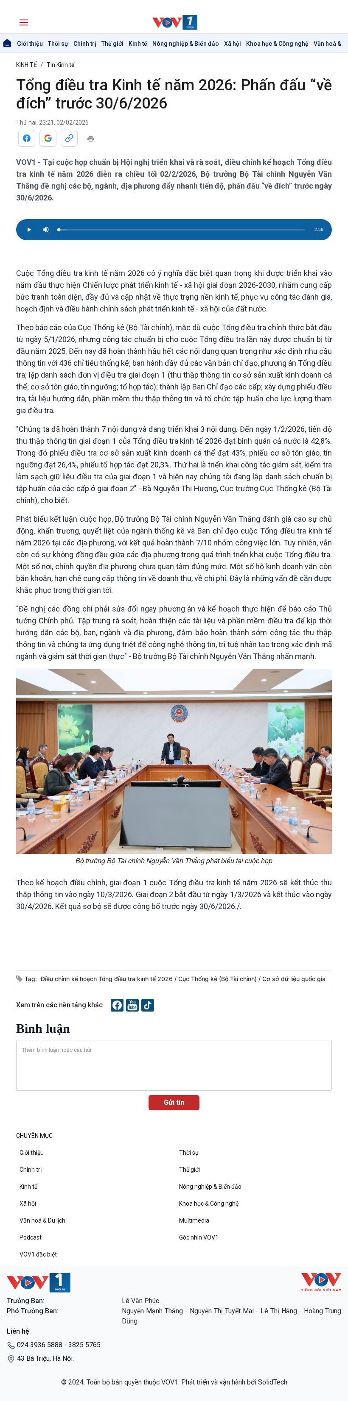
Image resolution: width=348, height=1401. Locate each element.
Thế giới (112, 43)
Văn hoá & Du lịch (42, 1220)
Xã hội (232, 43)
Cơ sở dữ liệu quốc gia (294, 978)
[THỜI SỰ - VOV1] (174, 22)
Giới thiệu (30, 43)
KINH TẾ (26, 64)
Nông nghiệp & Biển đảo (185, 43)
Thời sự (58, 43)
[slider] (182, 230)
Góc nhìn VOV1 (199, 1237)
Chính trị (84, 43)
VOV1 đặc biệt (38, 1254)
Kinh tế (138, 43)
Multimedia (194, 1220)
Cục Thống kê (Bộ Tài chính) (218, 978)
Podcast (31, 1237)
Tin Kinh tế (60, 64)
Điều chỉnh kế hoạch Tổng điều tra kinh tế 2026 (107, 978)
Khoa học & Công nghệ (277, 43)
